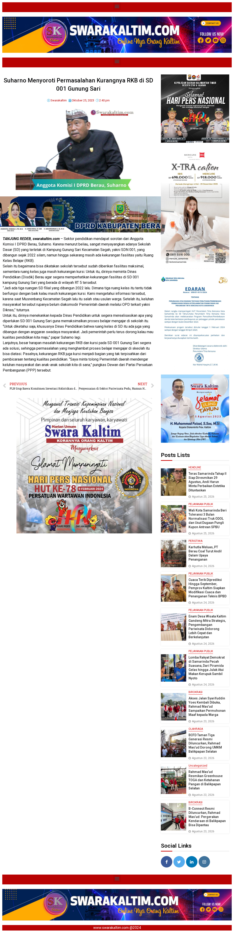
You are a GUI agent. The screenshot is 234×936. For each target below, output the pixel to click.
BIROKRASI (195, 692)
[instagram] (204, 861)
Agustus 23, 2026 (203, 721)
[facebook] (166, 861)
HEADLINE (195, 467)
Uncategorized (198, 765)
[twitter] (179, 861)
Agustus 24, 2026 (203, 566)
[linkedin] (191, 861)
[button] (117, 6)
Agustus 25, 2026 (203, 496)
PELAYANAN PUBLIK (201, 504)
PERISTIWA (195, 541)
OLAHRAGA (196, 728)
